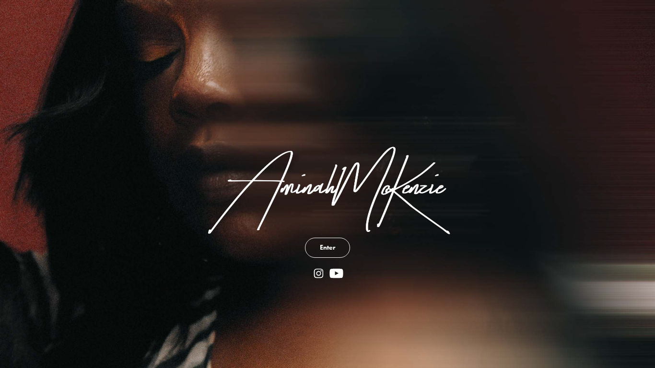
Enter (327, 247)
